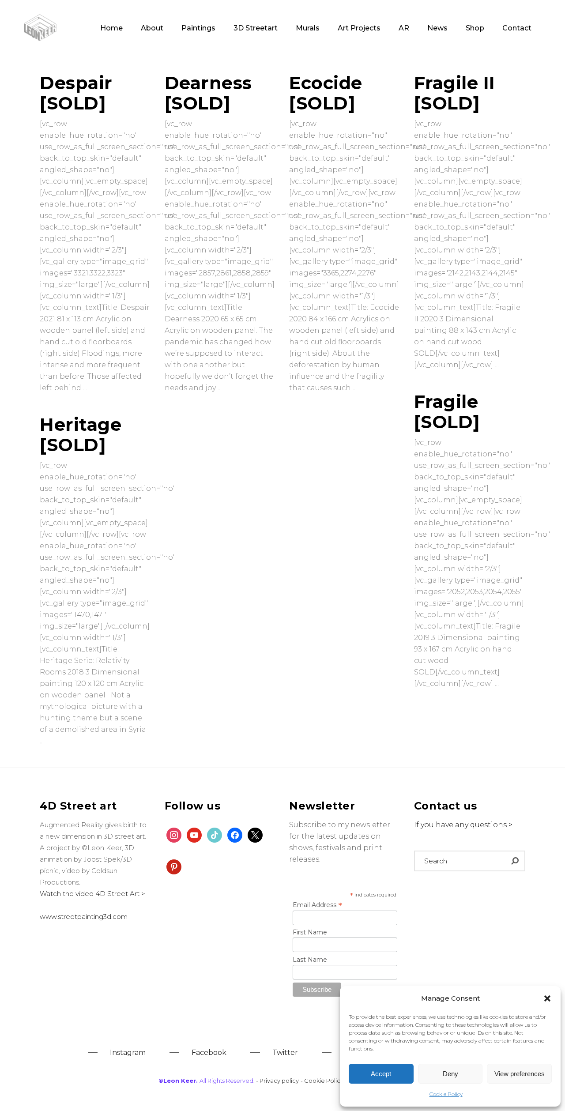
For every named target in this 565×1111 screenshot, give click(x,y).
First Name (310, 932)
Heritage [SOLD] (80, 435)
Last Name (310, 960)
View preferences (519, 1073)
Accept (381, 1073)
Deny (450, 1073)
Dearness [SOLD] (208, 93)
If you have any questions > (463, 825)
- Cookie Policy (323, 1080)
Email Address (317, 904)
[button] (547, 998)
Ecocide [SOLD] (325, 93)
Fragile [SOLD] (447, 412)
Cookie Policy (446, 1094)
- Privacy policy (277, 1080)
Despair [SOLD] (76, 93)
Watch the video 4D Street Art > (92, 893)
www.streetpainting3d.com (84, 916)
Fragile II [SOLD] (454, 93)
